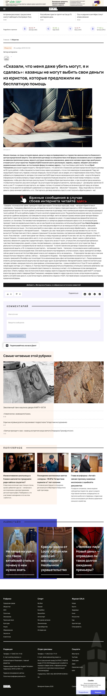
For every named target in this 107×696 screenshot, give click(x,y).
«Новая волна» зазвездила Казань (17, 414)
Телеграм (75, 660)
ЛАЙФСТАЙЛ (12, 522)
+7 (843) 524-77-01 (50, 654)
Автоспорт (41, 617)
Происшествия (8, 620)
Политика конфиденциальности (14, 676)
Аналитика (7, 637)
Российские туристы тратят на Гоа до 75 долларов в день (56, 15)
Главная (6, 40)
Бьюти (74, 607)
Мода (74, 603)
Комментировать (16, 336)
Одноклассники (77, 667)
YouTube (75, 657)
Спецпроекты (76, 627)
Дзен (73, 664)
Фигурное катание (44, 620)
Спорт (40, 598)
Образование (8, 630)
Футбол (40, 603)
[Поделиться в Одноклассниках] (89, 294)
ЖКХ (4, 610)
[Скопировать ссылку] (99, 294)
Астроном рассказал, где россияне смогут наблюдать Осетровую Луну (17, 15)
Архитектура (76, 623)
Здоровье (75, 610)
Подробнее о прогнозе (10, 29)
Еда (73, 620)
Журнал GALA (78, 598)
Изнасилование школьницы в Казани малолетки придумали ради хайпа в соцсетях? (17, 479)
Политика (6, 613)
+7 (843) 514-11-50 (16, 654)
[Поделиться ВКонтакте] (84, 294)
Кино (73, 613)
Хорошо (98, 692)
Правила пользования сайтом (13, 673)
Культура (6, 623)
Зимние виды (42, 623)
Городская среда (9, 603)
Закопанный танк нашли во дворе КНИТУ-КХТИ (24, 407)
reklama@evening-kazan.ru (52, 657)
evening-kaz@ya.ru (14, 657)
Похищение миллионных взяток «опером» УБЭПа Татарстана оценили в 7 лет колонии (52, 479)
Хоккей (40, 607)
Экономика (7, 617)
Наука (5, 627)
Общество (15, 40)
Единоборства (43, 627)
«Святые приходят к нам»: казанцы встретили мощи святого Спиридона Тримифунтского (38, 431)
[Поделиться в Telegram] (94, 294)
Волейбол (41, 610)
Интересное (42, 630)
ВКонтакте (75, 654)
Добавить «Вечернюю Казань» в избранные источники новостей (54, 285)
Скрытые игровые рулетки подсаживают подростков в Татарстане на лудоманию (35, 422)
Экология (6, 633)
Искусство (75, 617)
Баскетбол (41, 613)
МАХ (73, 670)
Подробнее (83, 692)
